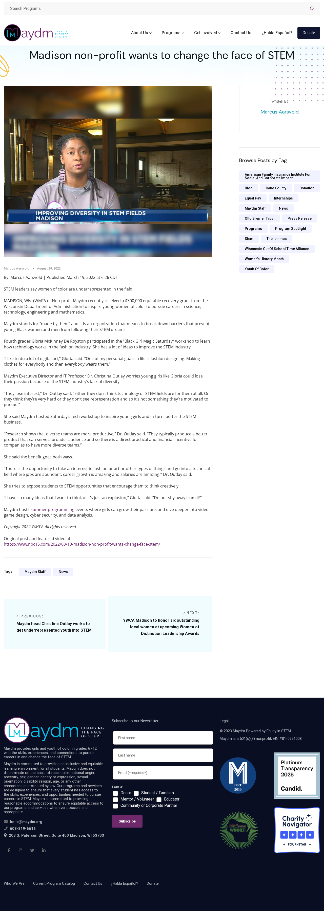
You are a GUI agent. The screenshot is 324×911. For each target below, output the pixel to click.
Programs (253, 229)
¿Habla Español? (276, 32)
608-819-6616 (23, 828)
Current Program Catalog (54, 883)
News (63, 572)
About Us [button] (139, 32)
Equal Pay (253, 198)
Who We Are (14, 883)
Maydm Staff (35, 572)
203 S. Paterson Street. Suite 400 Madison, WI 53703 (56, 835)
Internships (283, 198)
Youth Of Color (257, 269)
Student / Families (157, 793)
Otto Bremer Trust (259, 218)
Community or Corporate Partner (148, 806)
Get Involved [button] (205, 32)
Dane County (276, 188)
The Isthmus (277, 239)
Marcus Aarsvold (280, 111)
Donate (308, 32)
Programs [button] (171, 32)
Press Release (300, 218)
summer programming (52, 509)
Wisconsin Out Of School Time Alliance (277, 249)
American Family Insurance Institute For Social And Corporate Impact (278, 176)
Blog (249, 188)
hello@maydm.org (26, 821)
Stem (249, 239)
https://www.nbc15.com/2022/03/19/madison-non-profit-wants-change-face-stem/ (82, 544)
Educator (171, 799)
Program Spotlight (290, 229)
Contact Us (241, 32)
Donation (306, 188)
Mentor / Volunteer (137, 799)
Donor (125, 793)
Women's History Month (264, 259)
